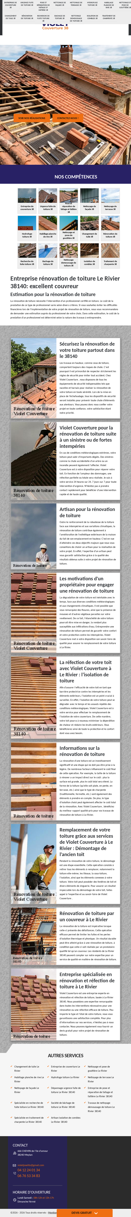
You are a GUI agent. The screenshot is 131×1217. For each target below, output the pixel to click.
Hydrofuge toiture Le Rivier (65, 1077)
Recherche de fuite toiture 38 (43, 18)
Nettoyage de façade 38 (60, 4)
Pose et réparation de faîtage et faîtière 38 (43, 6)
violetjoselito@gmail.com (31, 1165)
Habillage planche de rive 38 (109, 5)
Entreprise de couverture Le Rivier (65, 1069)
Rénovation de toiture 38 (27, 17)
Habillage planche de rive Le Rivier (29, 1079)
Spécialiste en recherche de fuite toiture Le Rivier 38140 (29, 1105)
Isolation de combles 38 (92, 17)
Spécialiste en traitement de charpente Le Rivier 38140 (29, 1120)
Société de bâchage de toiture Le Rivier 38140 (63, 1105)
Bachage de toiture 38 (59, 17)
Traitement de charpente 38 (108, 17)
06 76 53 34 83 (29, 1176)
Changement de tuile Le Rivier (26, 1069)
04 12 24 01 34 (29, 1170)
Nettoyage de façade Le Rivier (26, 1090)
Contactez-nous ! (67, 118)
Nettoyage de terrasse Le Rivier (101, 1079)
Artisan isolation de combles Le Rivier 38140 (65, 1120)
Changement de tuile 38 (10, 17)
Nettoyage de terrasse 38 (76, 4)
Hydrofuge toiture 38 (92, 4)
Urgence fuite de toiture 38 (26, 4)
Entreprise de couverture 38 (10, 5)
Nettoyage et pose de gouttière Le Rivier (99, 1069)
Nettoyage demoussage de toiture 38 (76, 18)
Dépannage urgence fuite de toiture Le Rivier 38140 (66, 1090)
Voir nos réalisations (31, 118)
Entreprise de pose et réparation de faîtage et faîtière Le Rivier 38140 (100, 1092)
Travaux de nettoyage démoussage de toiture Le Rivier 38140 (101, 1107)
